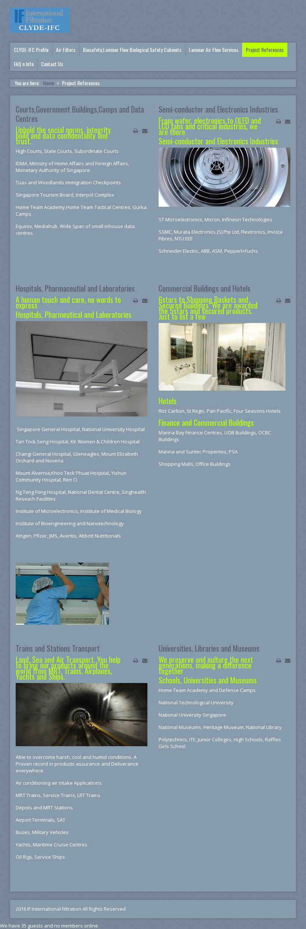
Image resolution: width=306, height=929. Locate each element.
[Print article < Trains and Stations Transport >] (135, 660)
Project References (265, 49)
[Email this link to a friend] (144, 131)
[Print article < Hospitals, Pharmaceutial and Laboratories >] (135, 300)
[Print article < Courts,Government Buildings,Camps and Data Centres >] (135, 131)
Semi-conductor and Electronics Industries (218, 109)
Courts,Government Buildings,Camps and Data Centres (80, 114)
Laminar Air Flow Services (213, 49)
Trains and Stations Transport (58, 648)
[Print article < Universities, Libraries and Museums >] (278, 660)
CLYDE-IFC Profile (31, 49)
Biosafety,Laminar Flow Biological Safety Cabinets (132, 49)
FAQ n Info (24, 64)
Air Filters (65, 49)
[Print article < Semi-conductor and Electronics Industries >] (278, 121)
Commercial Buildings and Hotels (204, 288)
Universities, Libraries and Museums (209, 648)
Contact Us (52, 64)
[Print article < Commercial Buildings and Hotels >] (278, 300)
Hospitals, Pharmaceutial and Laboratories (75, 288)
